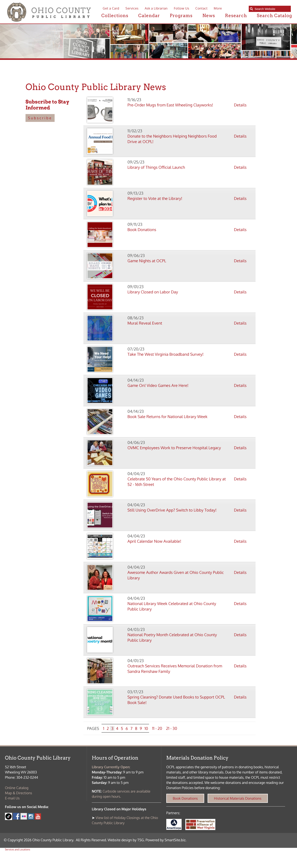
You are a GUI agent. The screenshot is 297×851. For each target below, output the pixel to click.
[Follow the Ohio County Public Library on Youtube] (38, 818)
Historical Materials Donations (237, 798)
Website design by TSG (126, 840)
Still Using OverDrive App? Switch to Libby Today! (171, 509)
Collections (114, 15)
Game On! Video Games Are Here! (157, 385)
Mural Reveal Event (144, 322)
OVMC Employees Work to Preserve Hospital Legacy (174, 447)
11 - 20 (157, 728)
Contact (201, 8)
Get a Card (111, 8)
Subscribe (40, 118)
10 (146, 728)
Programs (181, 15)
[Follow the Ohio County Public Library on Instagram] (30, 818)
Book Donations (141, 229)
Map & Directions (18, 793)
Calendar (149, 15)
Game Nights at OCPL (146, 260)
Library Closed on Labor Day (152, 291)
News (208, 15)
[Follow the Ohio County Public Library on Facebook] (16, 818)
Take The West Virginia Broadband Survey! (165, 354)
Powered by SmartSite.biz (165, 840)
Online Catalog (16, 788)
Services (132, 8)
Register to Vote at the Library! (154, 198)
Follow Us (181, 8)
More (218, 8)
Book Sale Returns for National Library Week (167, 416)
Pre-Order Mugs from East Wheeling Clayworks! (170, 104)
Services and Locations (17, 849)
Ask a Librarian (156, 8)
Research (236, 15)
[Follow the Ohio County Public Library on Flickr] (23, 818)
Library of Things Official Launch (156, 167)
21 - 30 (171, 728)
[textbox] (271, 9)
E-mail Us (12, 798)
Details (240, 104)
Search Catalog (274, 15)
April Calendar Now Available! (154, 541)
